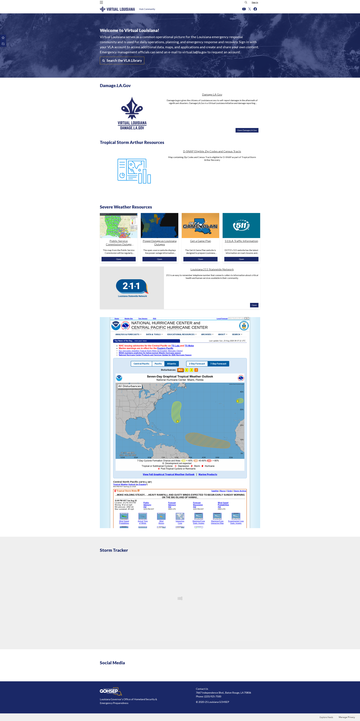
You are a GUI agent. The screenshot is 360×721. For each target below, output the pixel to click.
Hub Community (147, 9)
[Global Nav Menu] (101, 2)
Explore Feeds (326, 717)
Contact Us (202, 688)
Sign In (255, 2)
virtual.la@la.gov (194, 52)
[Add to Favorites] (3, 37)
